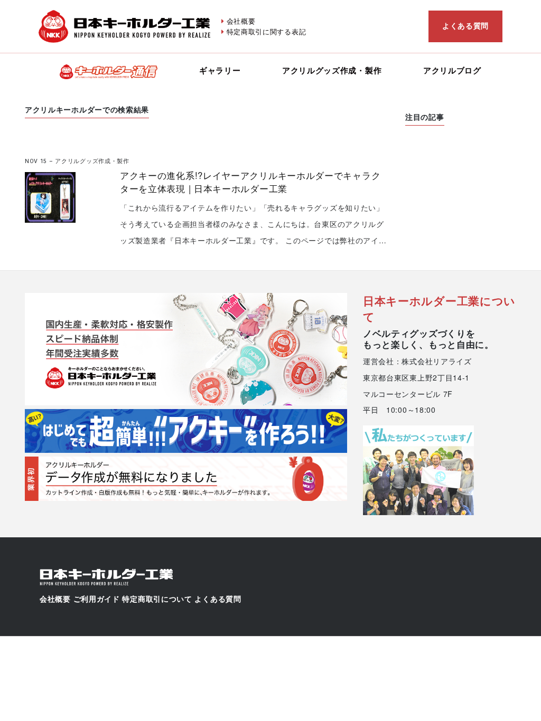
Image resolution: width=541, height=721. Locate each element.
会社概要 (241, 21)
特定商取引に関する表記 (266, 31)
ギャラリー (220, 70)
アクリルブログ (452, 70)
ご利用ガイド (96, 599)
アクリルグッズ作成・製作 (331, 70)
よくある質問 (465, 25)
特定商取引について (157, 599)
